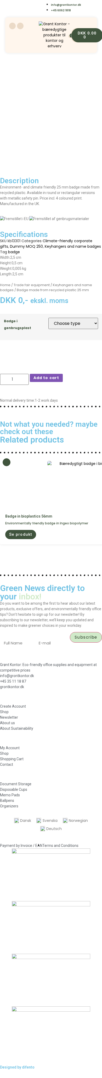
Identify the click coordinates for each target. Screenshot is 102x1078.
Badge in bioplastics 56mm (28, 516)
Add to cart (46, 377)
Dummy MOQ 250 (26, 246)
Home (5, 284)
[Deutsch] (28, 11)
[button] (20, 534)
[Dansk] (17, 4)
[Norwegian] (38, 4)
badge (14, 252)
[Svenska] (28, 4)
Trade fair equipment (32, 284)
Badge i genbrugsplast (17, 324)
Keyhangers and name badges (73, 246)
